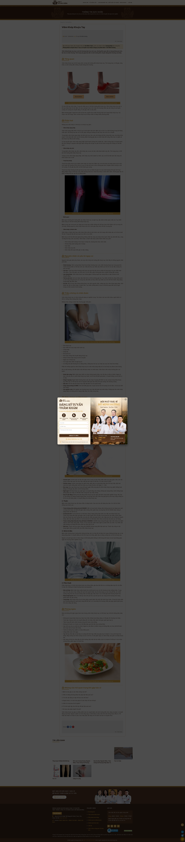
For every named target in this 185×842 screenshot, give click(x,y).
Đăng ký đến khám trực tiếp (75, 439)
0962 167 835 (102, 439)
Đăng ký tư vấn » (74, 435)
